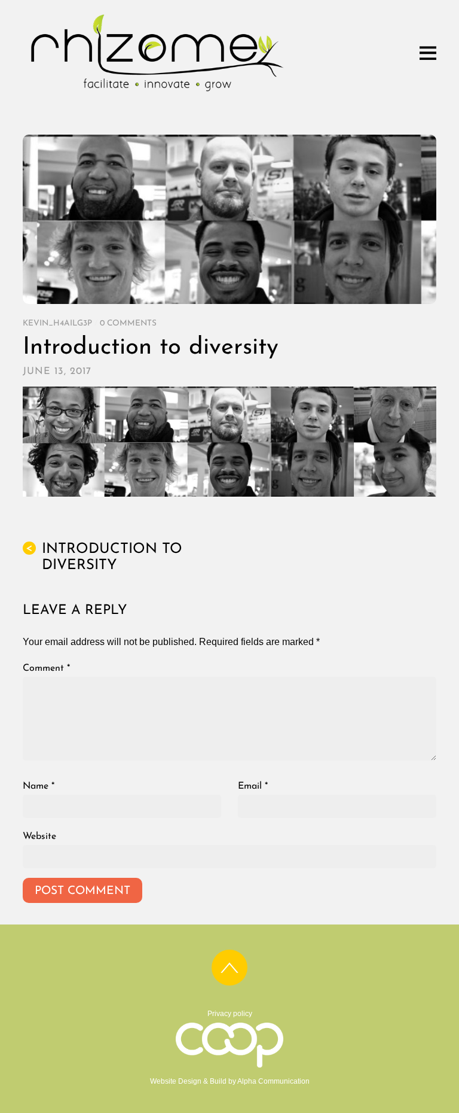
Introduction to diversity (151, 348)
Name (38, 786)
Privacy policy (229, 1013)
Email (253, 786)
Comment (46, 668)
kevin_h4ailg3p (57, 323)
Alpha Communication (273, 1081)
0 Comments (128, 323)
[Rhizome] (157, 93)
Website (39, 836)
